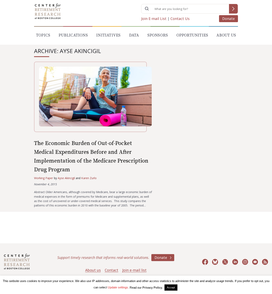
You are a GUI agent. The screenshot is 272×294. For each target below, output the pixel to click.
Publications (73, 35)
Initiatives (108, 35)
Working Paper (43, 178)
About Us (226, 35)
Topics (43, 35)
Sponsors (157, 35)
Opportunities (192, 35)
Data (134, 35)
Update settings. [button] (118, 287)
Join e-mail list (134, 270)
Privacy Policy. (152, 287)
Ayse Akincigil (66, 178)
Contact (111, 270)
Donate (228, 18)
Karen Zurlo (88, 178)
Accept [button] (171, 287)
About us (93, 270)
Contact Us (180, 18)
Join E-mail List (153, 18)
